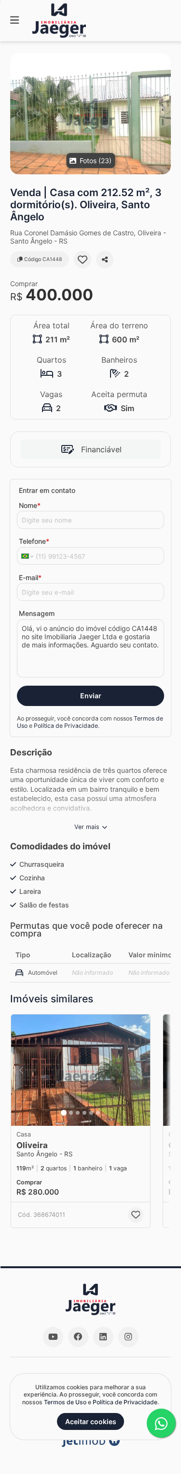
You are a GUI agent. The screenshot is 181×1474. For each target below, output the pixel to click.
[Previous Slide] (18, 113)
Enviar (90, 695)
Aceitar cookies (90, 1421)
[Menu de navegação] (14, 20)
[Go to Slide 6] (98, 1113)
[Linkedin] (103, 1337)
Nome (30, 505)
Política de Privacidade (66, 725)
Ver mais (86, 826)
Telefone (34, 541)
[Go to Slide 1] (64, 1113)
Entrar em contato (47, 490)
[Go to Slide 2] (71, 1113)
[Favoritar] (82, 259)
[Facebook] (78, 1337)
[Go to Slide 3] (78, 1113)
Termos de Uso (65, 1402)
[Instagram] (128, 1337)
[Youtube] (53, 1337)
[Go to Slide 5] (91, 1113)
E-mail (30, 577)
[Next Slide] (163, 113)
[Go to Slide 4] (84, 1113)
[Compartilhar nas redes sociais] (104, 259)
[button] (90, 113)
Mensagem (37, 613)
